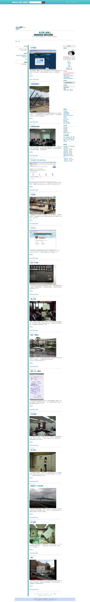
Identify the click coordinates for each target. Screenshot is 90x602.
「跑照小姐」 (66, 150)
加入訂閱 (25, 56)
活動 (19, 41)
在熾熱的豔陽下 (35, 84)
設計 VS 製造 (34, 262)
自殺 (71, 137)
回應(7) (31, 223)
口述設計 (33, 194)
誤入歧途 (33, 450)
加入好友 (69, 66)
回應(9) (31, 409)
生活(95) (65, 127)
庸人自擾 (33, 299)
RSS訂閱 (19, 55)
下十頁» (49, 595)
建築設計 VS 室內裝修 (37, 486)
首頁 (16, 41)
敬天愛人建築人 (45, 32)
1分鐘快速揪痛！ (66, 76)
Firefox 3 (33, 228)
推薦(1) (34, 79)
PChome (72, 2)
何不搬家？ (34, 48)
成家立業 (65, 141)
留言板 (69, 63)
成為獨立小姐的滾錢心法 (68, 78)
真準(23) (65, 128)
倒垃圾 (64, 154)
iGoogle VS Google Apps (38, 160)
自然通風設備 (66, 155)
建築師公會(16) (66, 132)
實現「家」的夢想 (36, 371)
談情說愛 (72, 139)
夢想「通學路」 (35, 335)
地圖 (69, 65)
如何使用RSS (23, 55)
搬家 (64, 137)
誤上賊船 (33, 522)
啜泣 (32, 557)
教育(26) (65, 131)
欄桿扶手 (70, 138)
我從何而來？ (66, 146)
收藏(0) (37, 79)
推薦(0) (34, 155)
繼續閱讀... (31, 75)
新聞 (67, 2)
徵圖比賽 (67, 137)
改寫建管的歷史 (35, 126)
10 (47, 593)
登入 (76, 2)
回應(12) (31, 79)
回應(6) (31, 294)
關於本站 (69, 62)
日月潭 (68, 139)
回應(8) (31, 589)
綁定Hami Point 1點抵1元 (68, 75)
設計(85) (65, 130)
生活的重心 (34, 414)
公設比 (66, 138)
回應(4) (31, 155)
